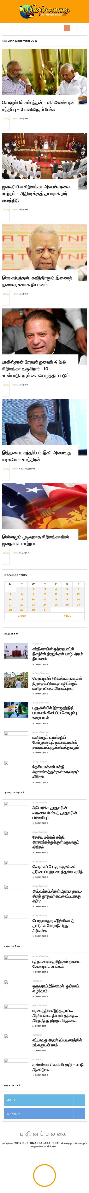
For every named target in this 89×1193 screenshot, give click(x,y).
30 (33, 609)
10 (45, 594)
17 (45, 599)
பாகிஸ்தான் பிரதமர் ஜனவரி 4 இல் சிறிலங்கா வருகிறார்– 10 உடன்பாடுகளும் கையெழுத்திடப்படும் (36, 368)
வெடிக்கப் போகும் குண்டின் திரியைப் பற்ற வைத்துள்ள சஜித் (57, 869)
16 (33, 599)
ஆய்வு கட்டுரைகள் (40, 673)
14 (10, 599)
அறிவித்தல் (37, 981)
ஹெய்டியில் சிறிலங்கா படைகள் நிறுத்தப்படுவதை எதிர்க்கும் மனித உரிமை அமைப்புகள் (57, 683)
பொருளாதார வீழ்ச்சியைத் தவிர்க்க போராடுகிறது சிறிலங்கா (53, 925)
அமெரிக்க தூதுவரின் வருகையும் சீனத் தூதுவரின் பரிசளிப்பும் (54, 812)
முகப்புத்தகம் (13, 1113)
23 (33, 604)
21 (10, 604)
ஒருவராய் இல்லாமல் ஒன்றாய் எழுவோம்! (55, 988)
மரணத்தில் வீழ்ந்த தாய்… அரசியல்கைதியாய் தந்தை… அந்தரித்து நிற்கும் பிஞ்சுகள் (55, 1015)
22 (21, 604)
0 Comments (40, 664)
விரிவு (6, 118)
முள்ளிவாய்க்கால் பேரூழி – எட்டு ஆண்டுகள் (57, 1067)
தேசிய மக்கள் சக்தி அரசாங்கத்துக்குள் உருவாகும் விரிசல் (55, 771)
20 (78, 599)
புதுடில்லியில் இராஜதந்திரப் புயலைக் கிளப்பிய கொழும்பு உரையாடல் (54, 712)
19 (67, 599)
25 (56, 604)
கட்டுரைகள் (24, 553)
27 (78, 604)
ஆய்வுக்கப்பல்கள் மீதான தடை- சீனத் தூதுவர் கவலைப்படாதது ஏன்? (57, 896)
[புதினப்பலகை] (44, 11)
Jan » (67, 616)
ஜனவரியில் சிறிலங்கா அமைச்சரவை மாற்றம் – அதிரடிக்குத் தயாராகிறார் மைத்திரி (36, 193)
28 (10, 609)
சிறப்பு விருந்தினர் (27, 469)
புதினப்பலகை (44, 1134)
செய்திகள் (23, 119)
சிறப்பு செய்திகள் (40, 1005)
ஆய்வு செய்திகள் (40, 762)
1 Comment (39, 1026)
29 (21, 609)
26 (67, 604)
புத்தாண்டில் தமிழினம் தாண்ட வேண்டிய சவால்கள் (56, 964)
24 (45, 604)
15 (21, 599)
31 (45, 609)
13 (78, 594)
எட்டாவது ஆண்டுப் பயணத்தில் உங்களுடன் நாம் (57, 1042)
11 (56, 594)
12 (67, 594)
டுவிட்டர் (11, 1100)
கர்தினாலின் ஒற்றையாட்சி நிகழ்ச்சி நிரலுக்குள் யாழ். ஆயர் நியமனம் (57, 653)
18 (56, 599)
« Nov (22, 616)
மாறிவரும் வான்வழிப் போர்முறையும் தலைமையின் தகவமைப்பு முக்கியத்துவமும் (55, 742)
